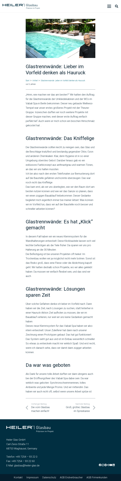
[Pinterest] (105, 465)
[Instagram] (103, 465)
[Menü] (109, 6)
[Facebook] (100, 465)
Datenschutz (49, 477)
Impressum (32, 477)
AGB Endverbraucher (71, 477)
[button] (116, 6)
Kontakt (18, 477)
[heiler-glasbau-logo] (21, 6)
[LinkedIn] (113, 465)
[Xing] (108, 465)
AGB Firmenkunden (96, 477)
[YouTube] (110, 465)
